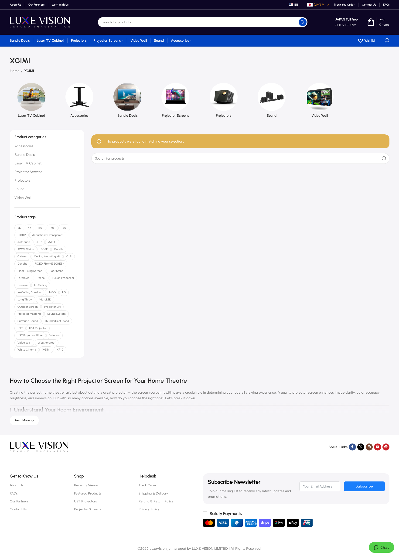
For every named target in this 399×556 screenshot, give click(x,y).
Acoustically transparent (47, 235)
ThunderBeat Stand (56, 321)
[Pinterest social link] (385, 446)
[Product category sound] (271, 101)
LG (64, 292)
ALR (39, 242)
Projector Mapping (29, 313)
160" (40, 227)
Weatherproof (46, 342)
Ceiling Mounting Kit (47, 256)
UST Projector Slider (30, 335)
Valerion (54, 335)
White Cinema (26, 349)
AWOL (52, 242)
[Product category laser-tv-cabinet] (31, 101)
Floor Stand (56, 271)
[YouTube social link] (377, 446)
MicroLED (45, 299)
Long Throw (24, 299)
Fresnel (40, 278)
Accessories (23, 146)
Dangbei (22, 263)
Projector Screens (28, 172)
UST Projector (38, 328)
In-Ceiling (40, 285)
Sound (19, 189)
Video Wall (22, 198)
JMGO (52, 292)
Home (14, 71)
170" (52, 227)
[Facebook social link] (352, 446)
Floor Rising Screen (29, 271)
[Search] (303, 22)
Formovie (23, 278)
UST (20, 328)
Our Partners (19, 501)
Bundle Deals (24, 155)
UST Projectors (85, 501)
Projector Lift (52, 306)
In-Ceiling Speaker (29, 292)
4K (29, 227)
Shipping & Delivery (153, 493)
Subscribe (364, 486)
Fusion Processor (63, 278)
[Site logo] (40, 22)
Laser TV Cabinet (27, 163)
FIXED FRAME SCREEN (49, 263)
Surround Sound (27, 321)
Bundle (58, 249)
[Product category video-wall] (319, 101)
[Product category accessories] (79, 101)
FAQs (14, 493)
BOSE (44, 249)
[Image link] (39, 446)
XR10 (60, 349)
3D (19, 227)
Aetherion (23, 242)
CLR (69, 256)
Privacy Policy (149, 509)
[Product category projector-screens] (175, 101)
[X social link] (360, 446)
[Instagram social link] (369, 446)
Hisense (22, 285)
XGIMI (46, 349)
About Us (17, 485)
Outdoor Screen (27, 306)
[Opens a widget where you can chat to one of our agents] (381, 548)
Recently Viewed (86, 485)
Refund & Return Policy (156, 501)
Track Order (147, 485)
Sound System (56, 313)
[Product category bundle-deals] (127, 101)
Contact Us (18, 509)
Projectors (22, 180)
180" (64, 227)
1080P (21, 235)
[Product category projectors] (223, 101)
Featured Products (88, 493)
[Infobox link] (346, 22)
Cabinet (22, 256)
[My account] (387, 40)
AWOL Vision (25, 249)
